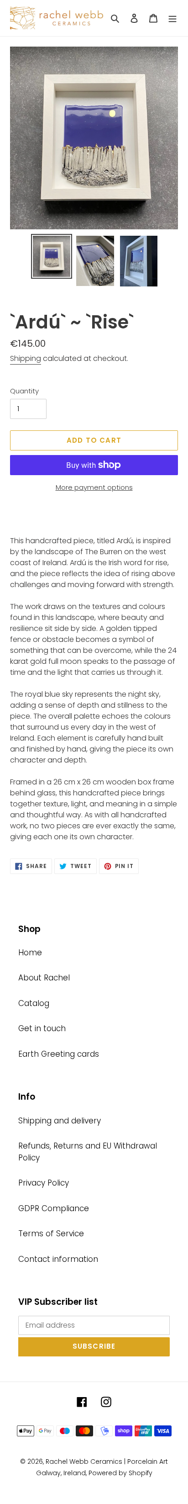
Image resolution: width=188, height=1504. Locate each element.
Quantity (24, 391)
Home (30, 952)
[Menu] (172, 18)
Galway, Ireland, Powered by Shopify (94, 1473)
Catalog (33, 1003)
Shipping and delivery (59, 1120)
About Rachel (44, 977)
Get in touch (42, 1028)
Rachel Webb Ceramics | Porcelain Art (107, 1461)
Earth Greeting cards (58, 1054)
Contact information (58, 1259)
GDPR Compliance (53, 1208)
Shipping (25, 358)
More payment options (94, 487)
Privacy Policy (43, 1182)
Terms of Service (51, 1233)
